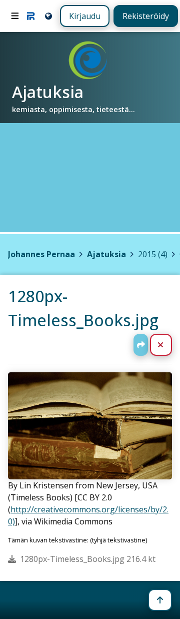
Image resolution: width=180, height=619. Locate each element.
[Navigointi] (15, 16)
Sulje (169, 344)
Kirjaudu (84, 16)
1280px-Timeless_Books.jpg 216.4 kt (88, 558)
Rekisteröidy (145, 16)
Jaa (141, 345)
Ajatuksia (106, 254)
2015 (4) (153, 254)
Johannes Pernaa (41, 254)
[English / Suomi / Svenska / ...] (48, 16)
